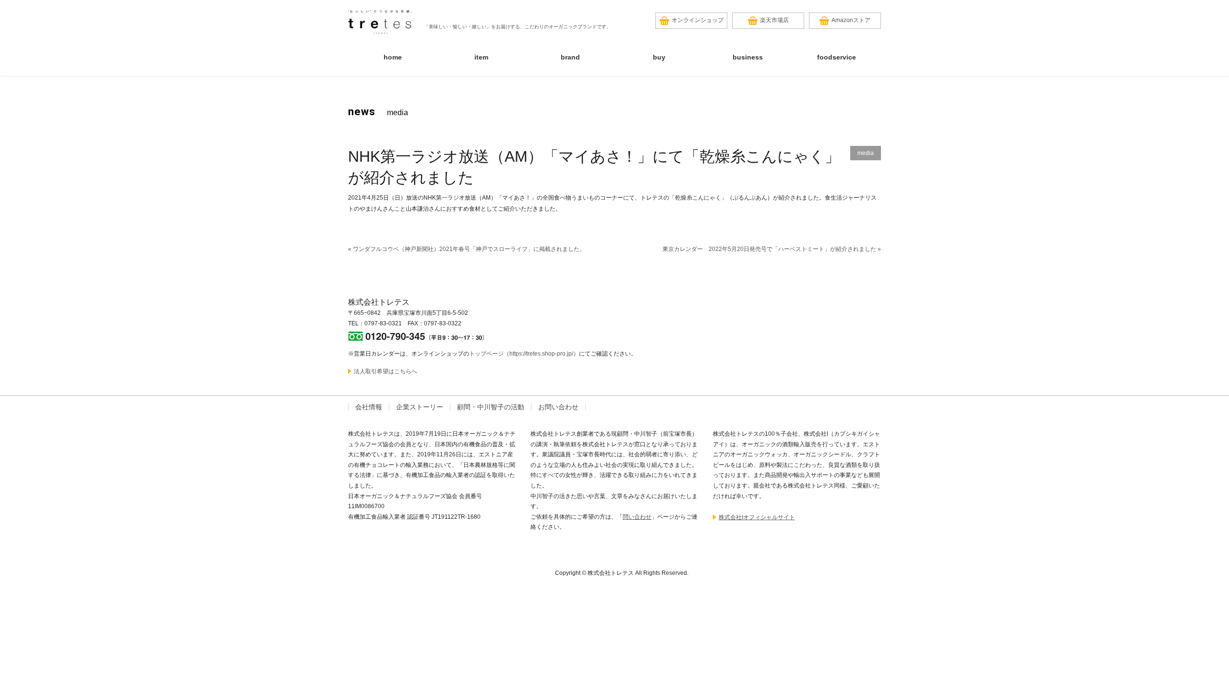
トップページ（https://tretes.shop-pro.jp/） (524, 353)
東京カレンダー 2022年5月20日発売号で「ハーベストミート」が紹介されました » (772, 249)
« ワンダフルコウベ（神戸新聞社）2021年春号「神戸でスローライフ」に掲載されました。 (466, 249)
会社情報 (368, 407)
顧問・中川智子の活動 (490, 407)
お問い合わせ (558, 407)
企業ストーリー (419, 407)
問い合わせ (637, 516)
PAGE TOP (1193, 662)
